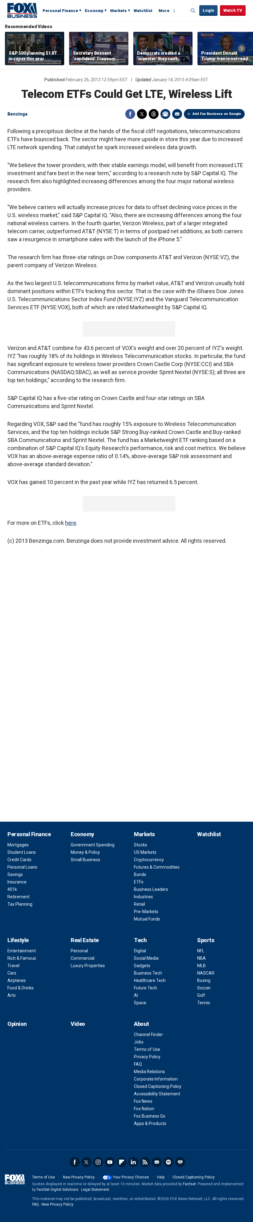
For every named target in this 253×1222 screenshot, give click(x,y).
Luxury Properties (88, 965)
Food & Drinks (20, 987)
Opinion (17, 1024)
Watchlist (143, 10)
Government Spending (92, 844)
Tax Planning (19, 904)
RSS (145, 1162)
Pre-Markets (146, 911)
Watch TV (232, 10)
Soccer (204, 987)
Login (208, 10)
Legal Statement (95, 1189)
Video (78, 1024)
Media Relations (149, 1071)
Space (140, 1002)
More (164, 10)
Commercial (82, 958)
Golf (201, 995)
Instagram (98, 1162)
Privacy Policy (147, 1056)
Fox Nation (144, 1108)
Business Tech (148, 973)
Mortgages (18, 844)
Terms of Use (147, 1049)
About (141, 1024)
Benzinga (17, 114)
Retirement (18, 896)
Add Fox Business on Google (217, 114)
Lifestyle (18, 940)
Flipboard (121, 1162)
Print (165, 114)
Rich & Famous (21, 958)
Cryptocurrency (149, 859)
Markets (118, 10)
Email (177, 114)
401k (12, 889)
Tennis (203, 1002)
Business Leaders (151, 889)
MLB (201, 965)
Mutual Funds (147, 919)
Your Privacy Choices (131, 1177)
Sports (205, 940)
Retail (139, 904)
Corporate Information (156, 1079)
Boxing (203, 980)
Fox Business (22, 10)
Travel (13, 965)
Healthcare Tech (150, 980)
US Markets (145, 852)
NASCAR (205, 973)
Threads (154, 114)
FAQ (138, 1064)
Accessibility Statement (157, 1093)
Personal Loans (22, 867)
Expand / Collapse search (193, 11)
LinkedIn (133, 1162)
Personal (79, 950)
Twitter (142, 114)
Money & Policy (85, 852)
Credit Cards (19, 859)
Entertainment (21, 950)
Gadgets (142, 965)
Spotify (168, 1162)
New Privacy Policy (79, 1177)
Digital (140, 950)
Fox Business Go (149, 1116)
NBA (201, 958)
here (70, 523)
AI (136, 995)
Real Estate (85, 940)
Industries (143, 896)
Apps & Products (150, 1123)
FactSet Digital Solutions (57, 1189)
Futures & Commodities (157, 867)
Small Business (85, 859)
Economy (94, 10)
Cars (11, 973)
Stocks (140, 844)
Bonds (140, 874)
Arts (11, 995)
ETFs (138, 881)
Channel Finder (148, 1034)
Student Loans (21, 852)
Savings (15, 874)
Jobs (138, 1041)
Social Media (146, 958)
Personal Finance (60, 10)
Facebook (130, 114)
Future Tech (145, 987)
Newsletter (157, 1162)
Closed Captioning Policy (157, 1086)
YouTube (110, 1162)
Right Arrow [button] (241, 48)
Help (160, 1177)
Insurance (17, 881)
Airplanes (16, 980)
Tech (140, 940)
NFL (200, 950)
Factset (189, 1184)
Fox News (143, 1101)
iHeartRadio (180, 1162)
